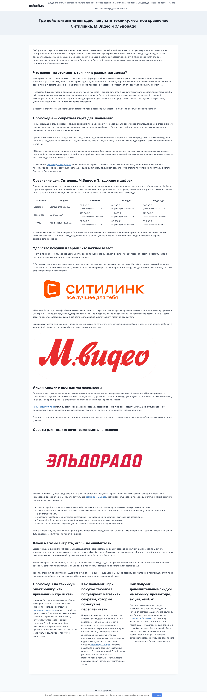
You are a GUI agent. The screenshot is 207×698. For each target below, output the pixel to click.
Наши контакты (159, 3)
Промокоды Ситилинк (44, 407)
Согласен (157, 695)
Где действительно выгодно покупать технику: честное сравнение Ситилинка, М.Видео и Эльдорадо (98, 3)
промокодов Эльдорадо (59, 164)
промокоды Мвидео (100, 644)
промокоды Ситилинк (140, 618)
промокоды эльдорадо (44, 610)
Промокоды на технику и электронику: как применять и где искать (54, 589)
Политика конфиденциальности (111, 8)
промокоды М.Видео (96, 497)
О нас (172, 3)
